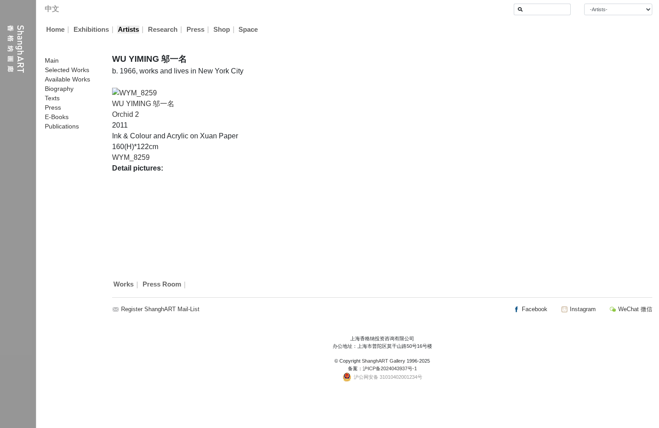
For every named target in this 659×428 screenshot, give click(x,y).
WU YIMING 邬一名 (143, 103)
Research (163, 29)
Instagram (582, 309)
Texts (52, 98)
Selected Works (67, 69)
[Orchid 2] (134, 92)
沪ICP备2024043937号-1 (390, 368)
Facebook (533, 309)
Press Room (162, 284)
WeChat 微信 (634, 309)
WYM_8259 (131, 157)
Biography (59, 88)
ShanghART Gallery (383, 361)
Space (248, 29)
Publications (62, 126)
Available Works (67, 79)
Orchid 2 (125, 114)
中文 (52, 9)
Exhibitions (91, 29)
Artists (128, 29)
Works (123, 284)
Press (195, 29)
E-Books (57, 116)
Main (52, 60)
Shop (221, 29)
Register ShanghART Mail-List (160, 309)
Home (55, 29)
